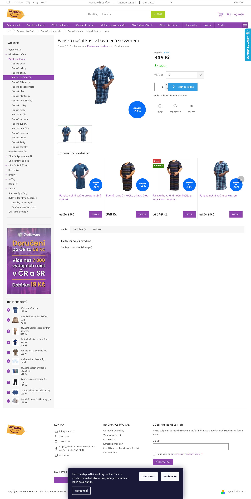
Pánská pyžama (20, 119)
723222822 (64, 436)
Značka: (121, 46)
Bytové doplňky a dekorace (22, 198)
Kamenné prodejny (113, 444)
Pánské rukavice (20, 133)
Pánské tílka (18, 91)
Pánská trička (19, 110)
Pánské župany (19, 124)
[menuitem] (13, 25)
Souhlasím (170, 476)
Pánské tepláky (20, 147)
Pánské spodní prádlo (23, 87)
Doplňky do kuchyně (22, 202)
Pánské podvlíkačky (22, 100)
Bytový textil (14, 49)
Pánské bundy (19, 73)
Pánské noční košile (22, 77)
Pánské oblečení (16, 59)
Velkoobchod (110, 452)
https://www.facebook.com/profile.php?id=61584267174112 (77, 448)
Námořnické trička (17, 151)
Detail (96, 214)
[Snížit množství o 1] (166, 89)
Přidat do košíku (185, 86)
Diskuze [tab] (97, 229)
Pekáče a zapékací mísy (24, 207)
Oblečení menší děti (18, 161)
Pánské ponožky (20, 128)
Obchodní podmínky (99, 2)
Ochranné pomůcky (18, 212)
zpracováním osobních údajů (186, 454)
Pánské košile (19, 114)
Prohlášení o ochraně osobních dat (121, 448)
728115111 (64, 441)
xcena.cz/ (64, 455)
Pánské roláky (19, 105)
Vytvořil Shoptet (236, 491)
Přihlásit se (162, 461)
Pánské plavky (19, 137)
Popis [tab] (64, 229)
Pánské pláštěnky (21, 96)
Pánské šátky (19, 142)
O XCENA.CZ (149, 2)
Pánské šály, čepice (22, 82)
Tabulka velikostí (126, 2)
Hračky (12, 175)
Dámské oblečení (17, 54)
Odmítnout (148, 476)
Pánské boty (18, 63)
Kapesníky (13, 170)
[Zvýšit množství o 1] (166, 85)
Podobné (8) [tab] (80, 229)
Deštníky (12, 184)
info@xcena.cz (66, 431)
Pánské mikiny (19, 68)
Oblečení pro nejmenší (20, 156)
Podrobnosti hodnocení (99, 46)
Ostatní (12, 188)
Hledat (158, 14)
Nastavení (81, 491)
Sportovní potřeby (18, 193)
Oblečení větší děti (18, 165)
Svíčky (11, 179)
